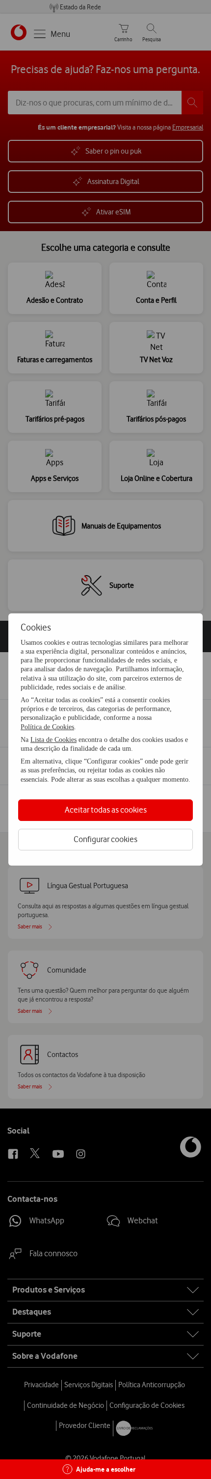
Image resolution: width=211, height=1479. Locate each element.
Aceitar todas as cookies (106, 810)
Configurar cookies (105, 839)
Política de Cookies (47, 727)
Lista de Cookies (53, 739)
